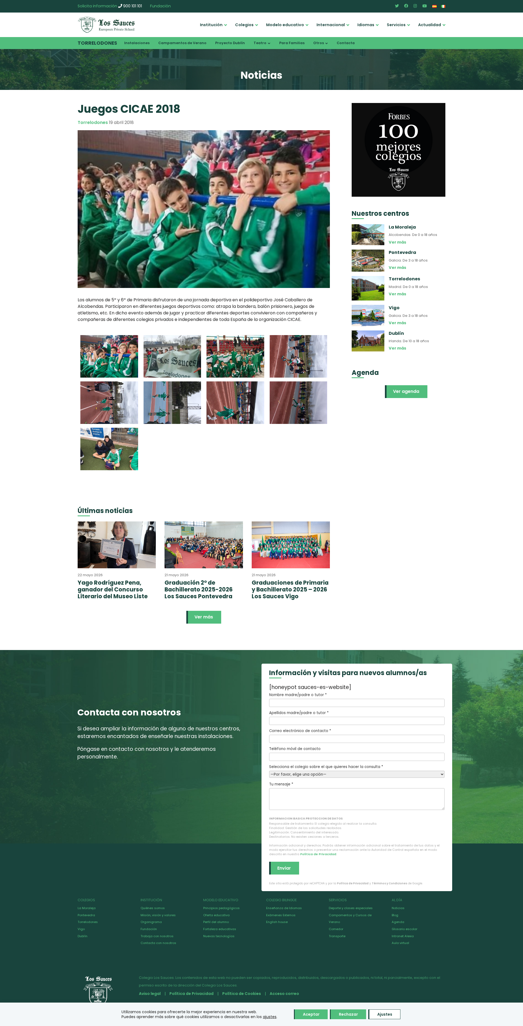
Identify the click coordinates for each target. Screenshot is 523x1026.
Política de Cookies (241, 993)
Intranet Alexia (403, 936)
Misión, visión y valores (158, 915)
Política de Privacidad (318, 854)
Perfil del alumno (216, 922)
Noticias (398, 908)
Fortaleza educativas (219, 929)
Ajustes (384, 1014)
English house (277, 922)
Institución (211, 25)
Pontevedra (86, 915)
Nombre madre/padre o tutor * (298, 694)
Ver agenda (406, 391)
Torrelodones (97, 43)
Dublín (82, 936)
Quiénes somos (153, 908)
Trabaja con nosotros (157, 936)
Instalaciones (137, 43)
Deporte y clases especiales (351, 908)
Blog (395, 915)
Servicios (396, 25)
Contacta (346, 43)
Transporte (337, 936)
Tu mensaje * (281, 784)
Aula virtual (400, 943)
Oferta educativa (216, 915)
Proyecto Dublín (230, 43)
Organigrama (151, 922)
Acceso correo (284, 993)
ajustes (269, 1016)
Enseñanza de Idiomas (284, 908)
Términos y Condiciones (389, 883)
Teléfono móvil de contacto (295, 748)
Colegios (244, 25)
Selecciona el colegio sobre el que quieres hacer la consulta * (326, 766)
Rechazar (348, 1014)
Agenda (398, 922)
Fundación (160, 6)
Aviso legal (150, 993)
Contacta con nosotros (158, 943)
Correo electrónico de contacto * (300, 730)
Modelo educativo (285, 25)
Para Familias (292, 43)
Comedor (336, 929)
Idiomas (365, 25)
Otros (318, 43)
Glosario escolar (404, 929)
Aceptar (311, 1014)
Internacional (331, 25)
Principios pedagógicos (221, 908)
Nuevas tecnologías (219, 936)
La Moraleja (87, 908)
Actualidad (429, 25)
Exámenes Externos (281, 915)
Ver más (203, 617)
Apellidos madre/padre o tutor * (299, 712)
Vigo (81, 929)
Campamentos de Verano (182, 43)
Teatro (260, 43)
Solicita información (97, 6)
